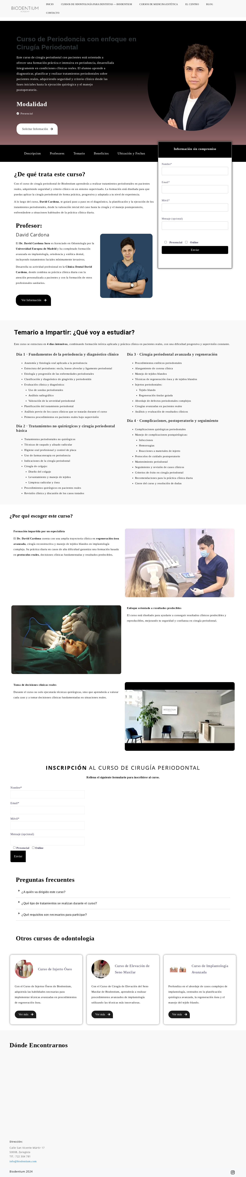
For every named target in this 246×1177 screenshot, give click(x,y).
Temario (79, 153)
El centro (192, 4)
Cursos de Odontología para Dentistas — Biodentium (96, 4)
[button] (123, 892)
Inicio (50, 4)
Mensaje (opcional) (172, 218)
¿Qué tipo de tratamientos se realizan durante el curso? (59, 903)
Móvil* (166, 200)
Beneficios (101, 153)
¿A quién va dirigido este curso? (43, 892)
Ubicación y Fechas (131, 153)
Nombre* (167, 164)
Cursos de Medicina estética (158, 4)
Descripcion (32, 153)
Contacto (52, 13)
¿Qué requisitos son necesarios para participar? (54, 914)
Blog (209, 4)
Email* (166, 182)
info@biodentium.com (23, 1161)
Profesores (57, 153)
